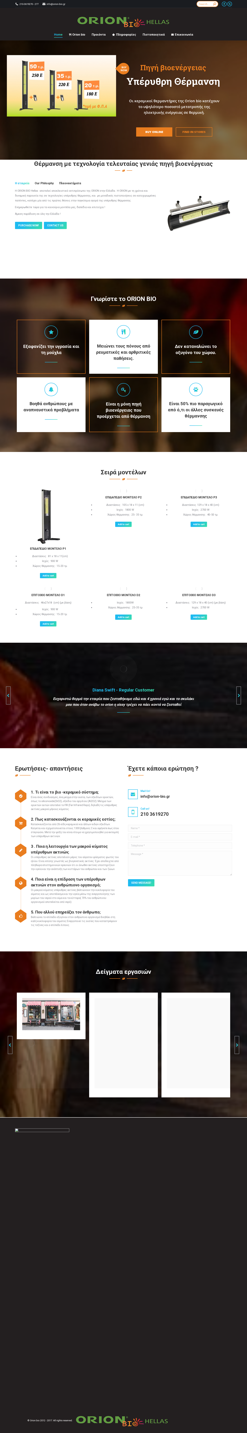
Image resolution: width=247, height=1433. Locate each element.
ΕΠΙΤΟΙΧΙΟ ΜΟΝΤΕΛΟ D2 (123, 595)
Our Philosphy (44, 183)
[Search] (214, 4)
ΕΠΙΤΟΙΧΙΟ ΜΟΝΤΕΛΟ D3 (199, 595)
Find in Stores (194, 132)
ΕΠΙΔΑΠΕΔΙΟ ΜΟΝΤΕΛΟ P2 (123, 497)
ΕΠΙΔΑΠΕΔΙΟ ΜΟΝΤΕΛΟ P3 (199, 497)
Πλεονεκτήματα (70, 183)
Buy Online (154, 132)
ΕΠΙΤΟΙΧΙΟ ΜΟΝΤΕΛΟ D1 (48, 595)
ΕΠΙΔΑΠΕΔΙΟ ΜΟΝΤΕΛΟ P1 (48, 548)
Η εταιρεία (22, 183)
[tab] (22, 183)
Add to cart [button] (48, 575)
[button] (8, 695)
